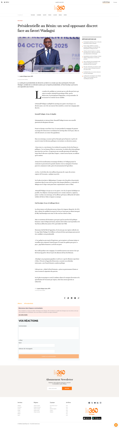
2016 (67, 415)
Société (19, 408)
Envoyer (67, 388)
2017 (67, 413)
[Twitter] (92, 402)
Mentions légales (53, 408)
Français (115, 2)
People (19, 410)
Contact (51, 410)
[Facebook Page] (89, 402)
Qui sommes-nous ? (54, 405)
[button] (116, 425)
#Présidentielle (28, 303)
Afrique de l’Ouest (37, 407)
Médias (19, 413)
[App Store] (87, 418)
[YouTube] (95, 402)
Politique (20, 20)
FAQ (50, 407)
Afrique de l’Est (36, 410)
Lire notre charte (23, 314)
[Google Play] (96, 418)
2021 (67, 407)
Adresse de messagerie (25, 348)
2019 (67, 410)
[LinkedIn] (98, 402)
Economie (19, 407)
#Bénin (20, 303)
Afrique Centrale (37, 408)
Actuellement (20, 14)
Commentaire (23, 326)
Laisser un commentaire (49, 356)
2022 (67, 405)
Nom (20, 343)
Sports (19, 415)
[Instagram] (100, 402)
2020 (67, 408)
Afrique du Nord (37, 405)
